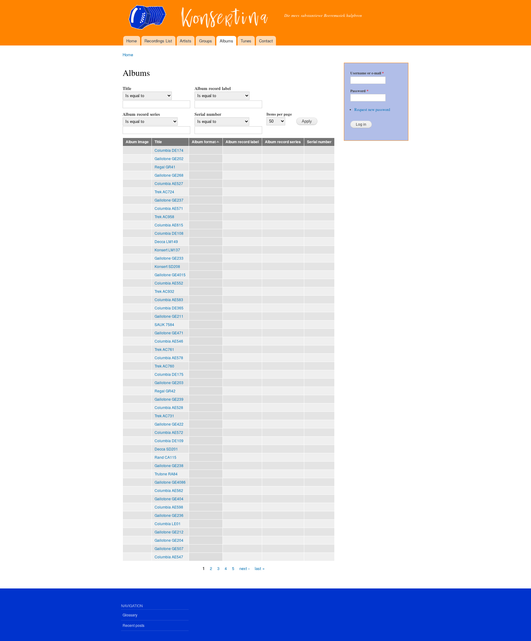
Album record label (213, 88)
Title (127, 88)
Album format (204, 141)
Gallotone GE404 (169, 498)
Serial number (208, 114)
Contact (266, 41)
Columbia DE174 (169, 150)
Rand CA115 (165, 457)
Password (359, 90)
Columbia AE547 (169, 556)
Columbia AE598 (169, 506)
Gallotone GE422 (169, 424)
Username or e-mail (367, 73)
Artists (185, 41)
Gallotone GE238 (169, 465)
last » (260, 568)
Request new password (372, 109)
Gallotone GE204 (169, 540)
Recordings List (158, 41)
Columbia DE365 (169, 307)
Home (131, 41)
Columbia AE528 (169, 407)
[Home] (199, 18)
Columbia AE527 (169, 183)
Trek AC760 (164, 365)
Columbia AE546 (169, 341)
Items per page (279, 114)
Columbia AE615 (169, 224)
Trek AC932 (164, 291)
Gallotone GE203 (169, 382)
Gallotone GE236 (169, 515)
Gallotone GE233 (169, 258)
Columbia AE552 (169, 282)
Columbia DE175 (169, 374)
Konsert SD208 (167, 266)
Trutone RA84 (166, 473)
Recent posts (133, 625)
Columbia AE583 (169, 299)
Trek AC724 (164, 191)
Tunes (246, 41)
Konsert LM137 (167, 249)
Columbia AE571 (169, 208)
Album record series (141, 114)
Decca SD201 (166, 448)
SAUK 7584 (164, 324)
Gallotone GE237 (169, 200)
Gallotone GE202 (169, 158)
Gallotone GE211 (169, 316)
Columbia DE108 (169, 233)
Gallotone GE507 (169, 548)
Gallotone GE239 (169, 399)
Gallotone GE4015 (170, 274)
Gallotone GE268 (169, 175)
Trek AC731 (164, 415)
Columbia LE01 (168, 523)
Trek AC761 (164, 349)
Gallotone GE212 (169, 531)
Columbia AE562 (169, 490)
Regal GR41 (165, 166)
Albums (226, 41)
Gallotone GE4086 (170, 482)
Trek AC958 (164, 216)
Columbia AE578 (169, 357)
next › (244, 568)
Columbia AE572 (169, 432)
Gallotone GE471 (169, 332)
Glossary (130, 614)
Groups (205, 41)
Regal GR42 (165, 390)
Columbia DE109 (169, 440)
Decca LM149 (166, 241)
